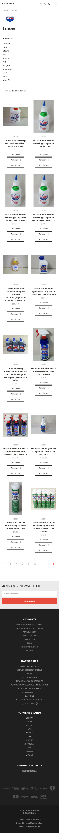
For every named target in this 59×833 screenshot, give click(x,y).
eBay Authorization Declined (29, 628)
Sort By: (8, 90)
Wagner (6, 65)
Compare (14, 160)
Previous (4, 830)
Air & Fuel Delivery (29, 692)
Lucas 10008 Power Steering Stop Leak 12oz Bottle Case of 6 (43, 217)
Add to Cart (15, 165)
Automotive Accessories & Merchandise (29, 685)
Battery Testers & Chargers (29, 699)
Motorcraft (8, 69)
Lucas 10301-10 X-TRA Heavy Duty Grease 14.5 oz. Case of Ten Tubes (43, 527)
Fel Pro (6, 76)
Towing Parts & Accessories (29, 681)
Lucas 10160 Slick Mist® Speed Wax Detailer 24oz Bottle (43, 371)
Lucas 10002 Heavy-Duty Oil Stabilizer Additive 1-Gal (15, 143)
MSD (5, 72)
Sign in (23, 647)
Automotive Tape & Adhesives (29, 688)
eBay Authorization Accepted (29, 624)
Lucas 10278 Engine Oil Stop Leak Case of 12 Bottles (43, 451)
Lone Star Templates (35, 823)
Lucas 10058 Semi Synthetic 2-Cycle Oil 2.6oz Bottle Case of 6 (43, 291)
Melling (6, 58)
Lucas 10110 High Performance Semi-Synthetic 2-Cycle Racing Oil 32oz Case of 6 (15, 374)
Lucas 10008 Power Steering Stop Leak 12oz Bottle (43, 143)
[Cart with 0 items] (49, 3)
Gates (5, 47)
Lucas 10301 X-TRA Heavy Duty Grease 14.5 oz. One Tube (15, 525)
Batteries (29, 696)
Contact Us (29, 639)
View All (6, 80)
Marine (29, 673)
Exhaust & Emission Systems (29, 670)
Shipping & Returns (29, 636)
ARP (4, 61)
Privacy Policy (29, 632)
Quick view (15, 154)
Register (35, 647)
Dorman (6, 43)
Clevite (6, 51)
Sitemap (29, 650)
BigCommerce (34, 819)
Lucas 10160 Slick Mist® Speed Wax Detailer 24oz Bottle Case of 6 (15, 451)
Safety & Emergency (29, 677)
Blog (29, 643)
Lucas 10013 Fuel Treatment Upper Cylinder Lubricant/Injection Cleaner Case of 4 (15, 294)
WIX (4, 54)
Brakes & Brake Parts (29, 666)
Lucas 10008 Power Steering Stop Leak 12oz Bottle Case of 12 (15, 217)
